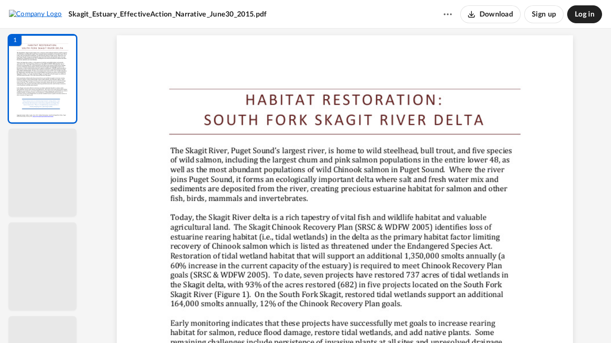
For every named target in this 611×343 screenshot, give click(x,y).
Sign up (544, 14)
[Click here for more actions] (448, 14)
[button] (42, 78)
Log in (584, 14)
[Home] (35, 13)
